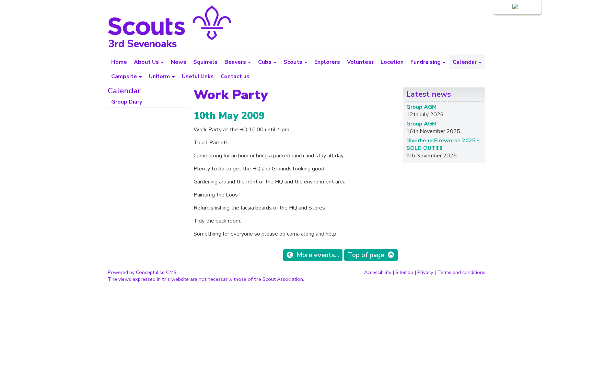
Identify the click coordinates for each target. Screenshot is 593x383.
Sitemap (404, 272)
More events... (317, 255)
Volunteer (360, 62)
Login (504, 7)
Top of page (366, 255)
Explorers (327, 62)
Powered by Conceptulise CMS (142, 272)
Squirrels (205, 62)
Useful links (198, 76)
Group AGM (421, 107)
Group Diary (126, 102)
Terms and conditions (461, 272)
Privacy (425, 272)
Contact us (235, 76)
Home (119, 62)
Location (392, 62)
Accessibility (377, 272)
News (178, 62)
